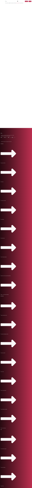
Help (1, 429)
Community (2, 143)
